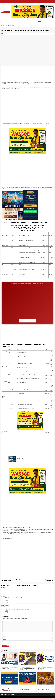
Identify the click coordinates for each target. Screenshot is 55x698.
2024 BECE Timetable (7, 575)
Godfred (3, 587)
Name (3, 632)
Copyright (13, 694)
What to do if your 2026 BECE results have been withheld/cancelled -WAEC (27, 658)
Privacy (9, 694)
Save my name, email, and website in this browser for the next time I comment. (18, 642)
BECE (2, 685)
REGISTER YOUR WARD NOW (27, 320)
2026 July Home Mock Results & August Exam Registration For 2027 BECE (9, 678)
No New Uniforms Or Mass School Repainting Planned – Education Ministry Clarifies (13, 579)
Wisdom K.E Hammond (5, 669)
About (2, 694)
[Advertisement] (27, 74)
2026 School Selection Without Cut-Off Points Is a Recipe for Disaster (27, 678)
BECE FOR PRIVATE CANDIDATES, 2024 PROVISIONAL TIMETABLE (23, 280)
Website (4, 639)
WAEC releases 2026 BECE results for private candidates (45, 658)
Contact (5, 694)
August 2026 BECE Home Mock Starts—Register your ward (9, 658)
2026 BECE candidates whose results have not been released (45, 678)
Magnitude (32, 696)
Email (3, 636)
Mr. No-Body (3, 33)
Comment (4, 620)
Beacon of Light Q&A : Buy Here (7, 25)
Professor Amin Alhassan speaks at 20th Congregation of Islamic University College (40, 579)
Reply (7, 591)
